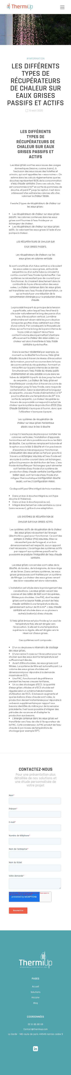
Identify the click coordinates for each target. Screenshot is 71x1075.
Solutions (35, 992)
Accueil (35, 986)
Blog (35, 1003)
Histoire (35, 997)
